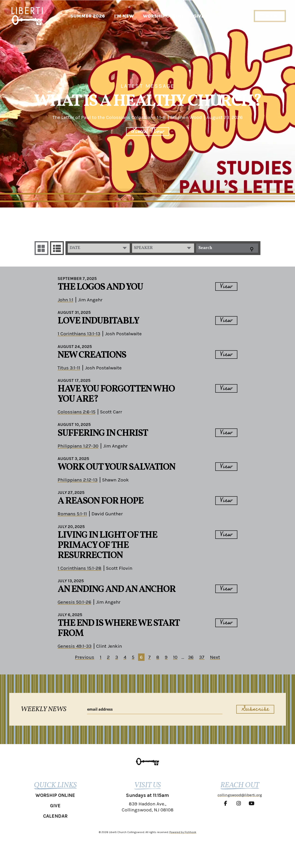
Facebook (227, 803)
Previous (84, 657)
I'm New (124, 16)
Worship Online (163, 16)
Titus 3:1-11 (69, 368)
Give (198, 16)
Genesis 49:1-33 (74, 646)
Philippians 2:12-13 (77, 480)
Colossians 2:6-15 (76, 412)
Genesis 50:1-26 (74, 602)
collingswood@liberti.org (240, 795)
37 (201, 657)
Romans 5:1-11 (72, 514)
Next (215, 657)
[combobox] (99, 248)
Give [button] (55, 805)
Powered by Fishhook (182, 832)
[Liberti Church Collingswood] (147, 761)
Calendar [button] (55, 816)
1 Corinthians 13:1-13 (79, 333)
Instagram (240, 803)
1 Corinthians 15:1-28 (79, 568)
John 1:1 (65, 300)
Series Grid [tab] (41, 248)
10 (175, 657)
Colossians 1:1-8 (148, 117)
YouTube (253, 803)
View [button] (226, 286)
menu (273, 16)
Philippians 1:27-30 (78, 446)
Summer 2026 (87, 16)
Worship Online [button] (55, 795)
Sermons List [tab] (57, 248)
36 (191, 657)
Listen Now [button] (147, 131)
